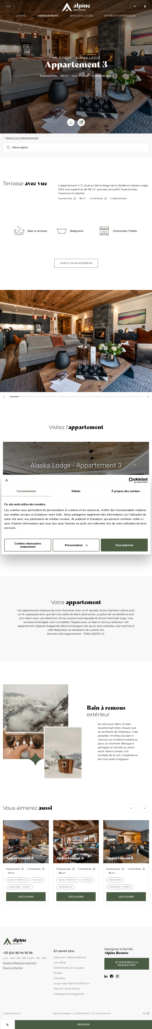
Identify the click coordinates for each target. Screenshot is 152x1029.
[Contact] (7, 1024)
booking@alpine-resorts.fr (20, 962)
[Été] (134, 6)
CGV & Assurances (101, 1013)
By (144, 1013)
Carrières (59, 978)
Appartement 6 (70, 858)
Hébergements (48, 15)
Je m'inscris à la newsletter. (126, 964)
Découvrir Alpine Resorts (70, 957)
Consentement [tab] (26, 491)
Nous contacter (13, 967)
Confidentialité (81, 1013)
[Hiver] (145, 6)
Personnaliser (74, 545)
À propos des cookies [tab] (125, 491)
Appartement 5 (19, 858)
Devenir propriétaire (67, 988)
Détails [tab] (76, 491)
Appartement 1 (119, 858)
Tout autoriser (124, 545)
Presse (58, 973)
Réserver (83, 1024)
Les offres (60, 962)
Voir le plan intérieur (76, 263)
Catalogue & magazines (69, 994)
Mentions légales (62, 1013)
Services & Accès (81, 15)
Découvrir (25, 896)
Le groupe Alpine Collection (72, 983)
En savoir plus (64, 951)
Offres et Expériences (120, 15)
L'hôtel (21, 15)
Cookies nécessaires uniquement (27, 545)
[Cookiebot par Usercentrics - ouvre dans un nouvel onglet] (131, 480)
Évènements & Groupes (69, 967)
